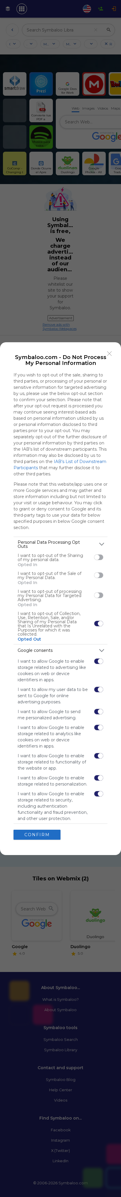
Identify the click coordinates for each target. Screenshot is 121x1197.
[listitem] (60, 544)
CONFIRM (37, 834)
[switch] (98, 557)
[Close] (109, 353)
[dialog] (60, 598)
